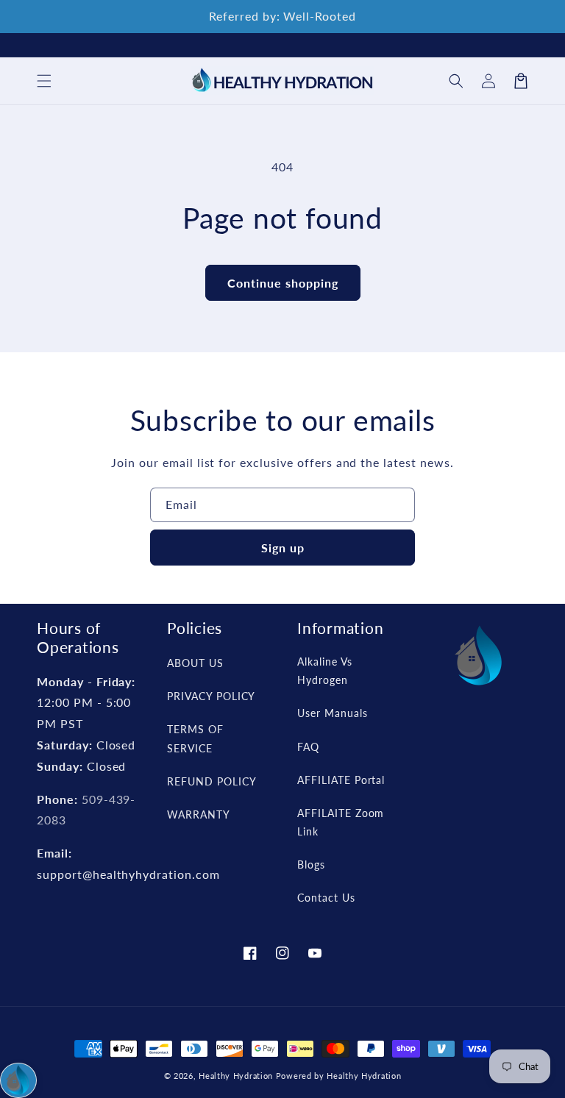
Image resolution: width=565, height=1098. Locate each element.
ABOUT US (195, 663)
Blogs (311, 864)
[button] (456, 81)
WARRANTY (198, 814)
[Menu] (44, 81)
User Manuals (332, 713)
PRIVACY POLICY (211, 696)
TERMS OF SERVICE (195, 738)
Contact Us (326, 897)
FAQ (308, 747)
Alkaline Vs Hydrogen (324, 670)
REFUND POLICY (211, 781)
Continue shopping (282, 283)
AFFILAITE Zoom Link (340, 822)
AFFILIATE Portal (341, 780)
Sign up (283, 548)
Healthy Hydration (236, 1075)
